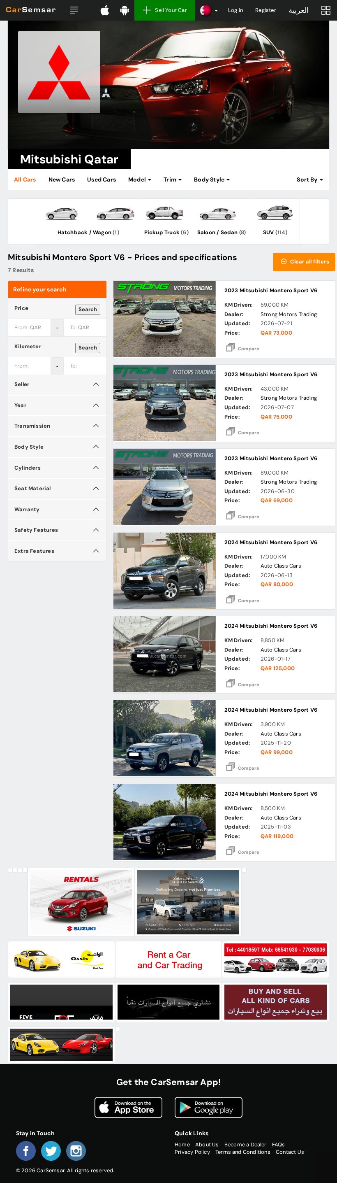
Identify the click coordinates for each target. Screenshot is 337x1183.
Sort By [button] (308, 179)
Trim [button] (171, 179)
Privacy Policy (192, 1151)
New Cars (61, 179)
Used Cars (101, 179)
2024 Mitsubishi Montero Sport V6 (270, 542)
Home (182, 1144)
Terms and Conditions (242, 1151)
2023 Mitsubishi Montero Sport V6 (270, 290)
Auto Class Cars (281, 565)
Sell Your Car (171, 10)
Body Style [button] (210, 179)
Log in (235, 10)
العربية (299, 10)
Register (265, 10)
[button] (74, 10)
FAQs (278, 1144)
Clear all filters (309, 261)
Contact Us (290, 1151)
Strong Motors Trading (289, 314)
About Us (207, 1144)
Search (87, 309)
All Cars (25, 179)
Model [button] (137, 179)
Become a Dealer (245, 1144)
